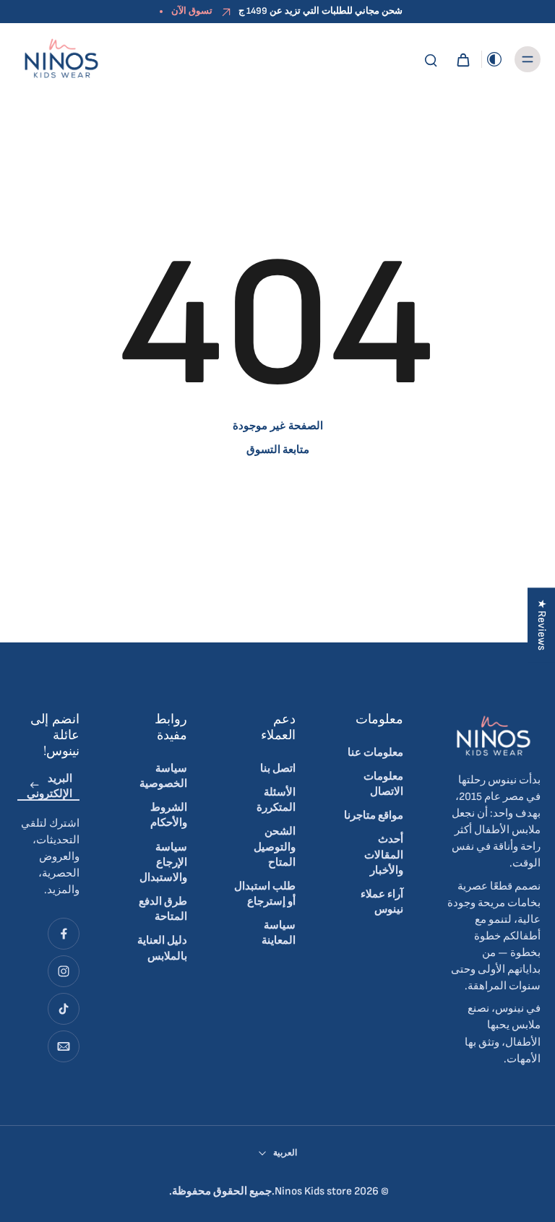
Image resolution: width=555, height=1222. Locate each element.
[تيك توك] (63, 1009)
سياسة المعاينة (279, 932)
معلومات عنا (375, 753)
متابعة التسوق (277, 450)
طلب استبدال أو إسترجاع (265, 893)
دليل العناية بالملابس (162, 948)
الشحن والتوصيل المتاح (275, 847)
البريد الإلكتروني (49, 785)
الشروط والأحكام (168, 815)
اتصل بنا (278, 768)
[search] (431, 59)
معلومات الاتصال (383, 784)
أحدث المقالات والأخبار (383, 854)
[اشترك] (34, 786)
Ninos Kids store (313, 1191)
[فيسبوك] (63, 934)
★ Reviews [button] (541, 624)
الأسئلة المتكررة (276, 800)
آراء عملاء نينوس (382, 901)
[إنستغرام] (63, 971)
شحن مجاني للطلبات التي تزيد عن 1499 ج (320, 11)
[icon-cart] (462, 59)
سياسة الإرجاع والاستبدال (163, 862)
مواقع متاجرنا (373, 815)
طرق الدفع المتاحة (163, 909)
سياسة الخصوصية (163, 776)
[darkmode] (494, 59)
